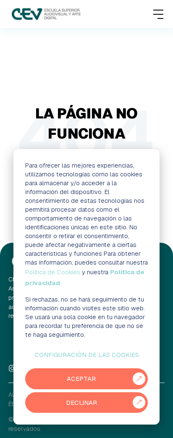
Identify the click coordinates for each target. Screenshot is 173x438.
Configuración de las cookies (86, 355)
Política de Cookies (52, 272)
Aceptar (81, 379)
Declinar (81, 403)
